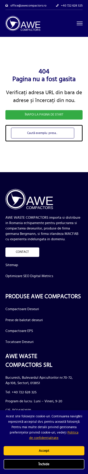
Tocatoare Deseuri (19, 342)
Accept (44, 450)
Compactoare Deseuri (22, 309)
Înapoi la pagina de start (44, 114)
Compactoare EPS (19, 331)
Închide (44, 464)
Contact (22, 252)
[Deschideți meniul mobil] (80, 23)
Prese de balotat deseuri (24, 320)
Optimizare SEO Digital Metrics (29, 276)
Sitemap (11, 265)
